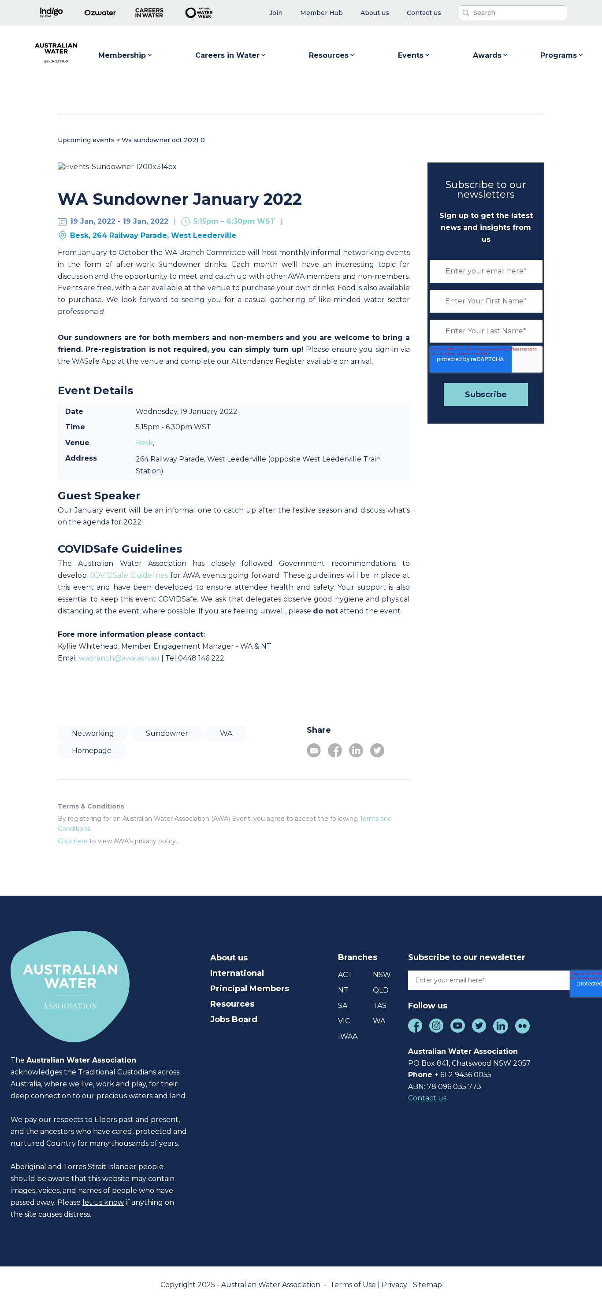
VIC (344, 1021)
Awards (487, 55)
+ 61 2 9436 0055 (463, 1074)
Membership (122, 55)
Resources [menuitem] (232, 1004)
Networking (93, 733)
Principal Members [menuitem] (249, 988)
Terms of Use (354, 1285)
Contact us (427, 1098)
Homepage (91, 750)
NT (343, 990)
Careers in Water (227, 55)
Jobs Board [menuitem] (233, 1019)
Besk (144, 443)
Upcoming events (86, 140)
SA (342, 1005)
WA (226, 733)
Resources (329, 55)
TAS (379, 1005)
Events (411, 55)
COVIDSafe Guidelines (128, 575)
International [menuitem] (237, 973)
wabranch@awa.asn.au (119, 658)
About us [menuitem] (229, 958)
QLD (381, 990)
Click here (73, 841)
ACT (345, 975)
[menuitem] (275, 13)
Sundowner (167, 733)
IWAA (347, 1036)
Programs (558, 55)
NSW (382, 975)
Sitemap (427, 1285)
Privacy (395, 1285)
